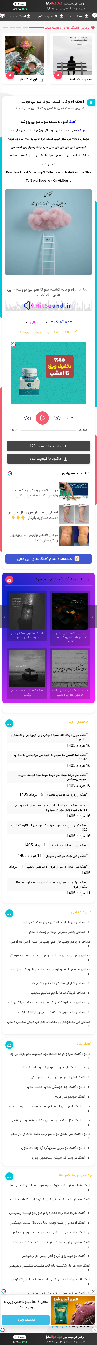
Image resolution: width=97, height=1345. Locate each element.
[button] (36, 27)
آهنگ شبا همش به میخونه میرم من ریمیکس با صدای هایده (50, 757)
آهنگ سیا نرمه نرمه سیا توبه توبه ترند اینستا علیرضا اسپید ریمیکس (52, 777)
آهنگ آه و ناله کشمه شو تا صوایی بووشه (52, 101)
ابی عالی (36, 322)
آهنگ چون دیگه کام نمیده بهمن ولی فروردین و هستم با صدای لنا (49, 737)
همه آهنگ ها (60, 322)
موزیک (82, 130)
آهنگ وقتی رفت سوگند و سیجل (66, 856)
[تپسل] (13, 344)
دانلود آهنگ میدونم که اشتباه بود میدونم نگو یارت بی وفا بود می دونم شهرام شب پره (50, 807)
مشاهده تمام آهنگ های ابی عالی (45, 559)
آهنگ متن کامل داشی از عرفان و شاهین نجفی (57, 867)
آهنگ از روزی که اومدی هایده (67, 795)
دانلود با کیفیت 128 (46, 446)
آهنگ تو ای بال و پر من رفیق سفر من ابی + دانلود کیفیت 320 (49, 827)
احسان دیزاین (61, 1326)
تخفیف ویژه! (26, 1320)
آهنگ (72, 122)
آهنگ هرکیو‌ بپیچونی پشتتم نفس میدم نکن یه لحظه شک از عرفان (50, 884)
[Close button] (93, 1291)
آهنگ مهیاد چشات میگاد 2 (69, 845)
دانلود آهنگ (22, 108)
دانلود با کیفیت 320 (46, 458)
